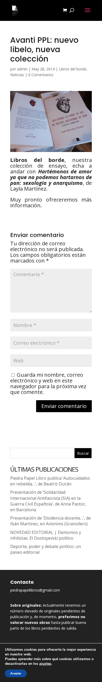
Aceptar (15, 673)
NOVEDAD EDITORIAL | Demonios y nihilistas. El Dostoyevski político (45, 535)
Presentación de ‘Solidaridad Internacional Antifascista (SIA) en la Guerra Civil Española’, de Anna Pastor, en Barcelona (48, 501)
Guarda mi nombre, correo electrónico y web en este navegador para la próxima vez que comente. (48, 383)
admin (22, 68)
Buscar (83, 453)
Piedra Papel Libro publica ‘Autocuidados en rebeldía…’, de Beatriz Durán (50, 481)
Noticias (17, 74)
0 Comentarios (40, 74)
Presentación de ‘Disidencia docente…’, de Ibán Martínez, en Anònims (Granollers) (50, 521)
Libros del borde (72, 68)
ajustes (45, 663)
